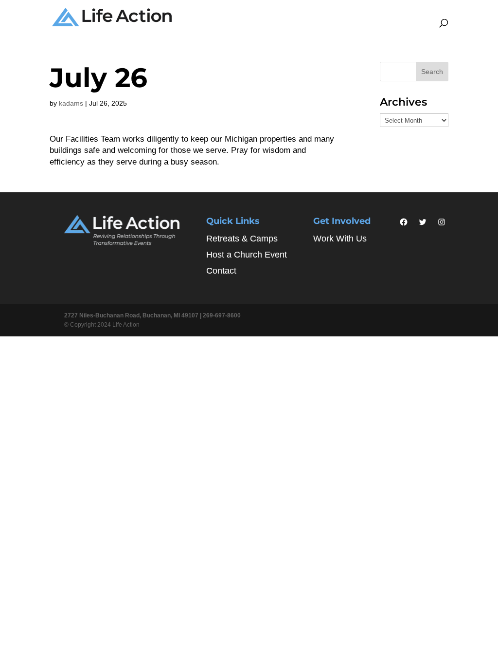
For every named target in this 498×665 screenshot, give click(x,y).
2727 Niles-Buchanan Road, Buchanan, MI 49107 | (133, 315)
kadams (71, 103)
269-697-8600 (222, 315)
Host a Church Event (246, 254)
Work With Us (340, 238)
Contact (221, 271)
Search (432, 71)
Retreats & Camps (242, 238)
